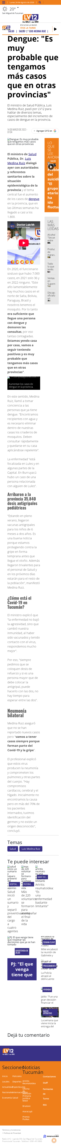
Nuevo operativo (47, 1012)
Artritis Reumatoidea (29, 1082)
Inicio (5, 1076)
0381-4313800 (36, 1141)
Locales (5, 1081)
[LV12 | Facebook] (47, 1051)
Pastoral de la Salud (32, 884)
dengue (34, 199)
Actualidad (7, 1087)
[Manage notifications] (54, 1140)
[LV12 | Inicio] (58, 1067)
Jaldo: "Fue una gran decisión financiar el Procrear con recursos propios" (49, 1004)
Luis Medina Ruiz (31, 848)
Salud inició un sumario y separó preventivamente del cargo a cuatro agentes (18, 911)
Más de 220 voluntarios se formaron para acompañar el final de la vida (29, 908)
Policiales (17, 1076)
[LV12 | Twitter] (53, 1051)
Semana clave (49, 942)
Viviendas (47, 990)
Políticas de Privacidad (12, 1133)
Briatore (26, 1106)
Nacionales (7, 1092)
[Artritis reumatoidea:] (40, 881)
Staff (45, 1082)
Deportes (16, 1081)
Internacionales (20, 1092)
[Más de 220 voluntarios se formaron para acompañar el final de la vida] (26, 888)
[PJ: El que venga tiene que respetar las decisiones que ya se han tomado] (22, 947)
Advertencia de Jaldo (21, 952)
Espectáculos (18, 1087)
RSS (45, 1104)
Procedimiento (49, 966)
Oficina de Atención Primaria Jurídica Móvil (27, 1094)
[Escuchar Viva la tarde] (55, 29)
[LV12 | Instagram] (47, 1057)
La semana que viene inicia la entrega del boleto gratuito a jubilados (49, 1026)
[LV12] (8, 1054)
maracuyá (27, 1111)
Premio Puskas (26, 1118)
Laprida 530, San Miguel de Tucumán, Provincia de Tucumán (22, 1140)
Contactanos (49, 1076)
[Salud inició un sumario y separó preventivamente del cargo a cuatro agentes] (12, 888)
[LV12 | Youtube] (53, 1057)
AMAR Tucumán (44, 877)
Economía (7, 1097)
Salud (32, 154)
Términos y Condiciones (11, 1130)
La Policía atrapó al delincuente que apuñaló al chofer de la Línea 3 (49, 980)
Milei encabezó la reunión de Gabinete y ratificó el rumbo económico (49, 956)
